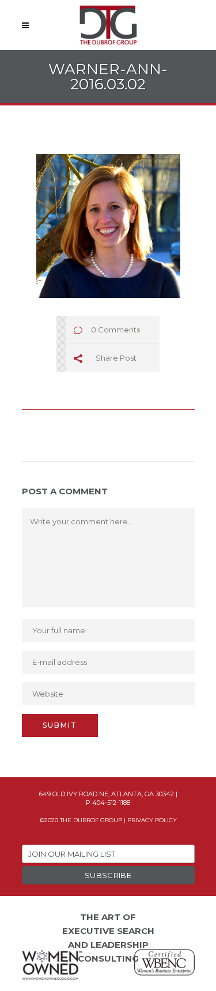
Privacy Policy (152, 820)
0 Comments (115, 329)
